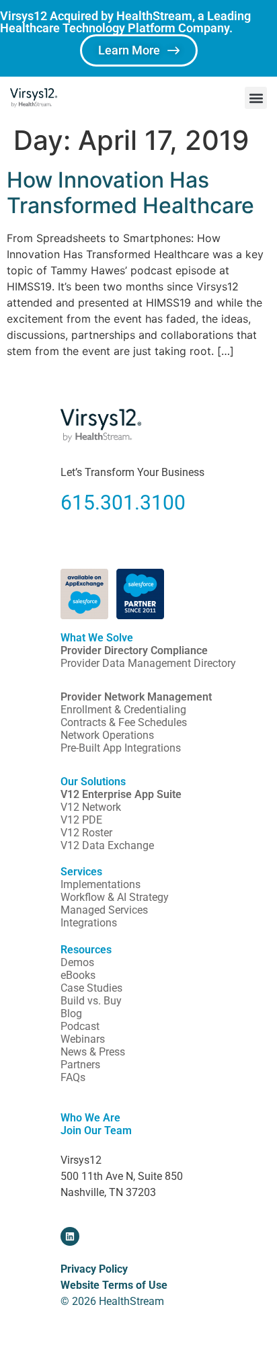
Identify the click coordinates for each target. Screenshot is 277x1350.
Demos (77, 962)
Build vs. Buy (91, 1000)
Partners (80, 1064)
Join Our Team (96, 1130)
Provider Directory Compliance (134, 650)
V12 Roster (86, 832)
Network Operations (107, 735)
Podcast (80, 1026)
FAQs (73, 1077)
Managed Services (104, 910)
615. (80, 502)
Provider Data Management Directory (148, 663)
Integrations (89, 922)
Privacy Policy (94, 1269)
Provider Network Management (136, 696)
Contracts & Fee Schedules (124, 722)
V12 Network (91, 807)
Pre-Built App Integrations (121, 748)
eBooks (78, 975)
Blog (71, 1013)
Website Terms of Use (114, 1285)
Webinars (83, 1039)
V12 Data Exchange (107, 845)
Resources (86, 949)
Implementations (101, 884)
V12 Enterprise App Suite (121, 794)
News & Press (93, 1051)
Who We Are (90, 1117)
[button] (256, 98)
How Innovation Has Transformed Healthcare (130, 193)
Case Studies (91, 988)
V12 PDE (81, 819)
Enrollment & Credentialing (123, 709)
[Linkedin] (70, 1236)
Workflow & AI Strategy (115, 897)
